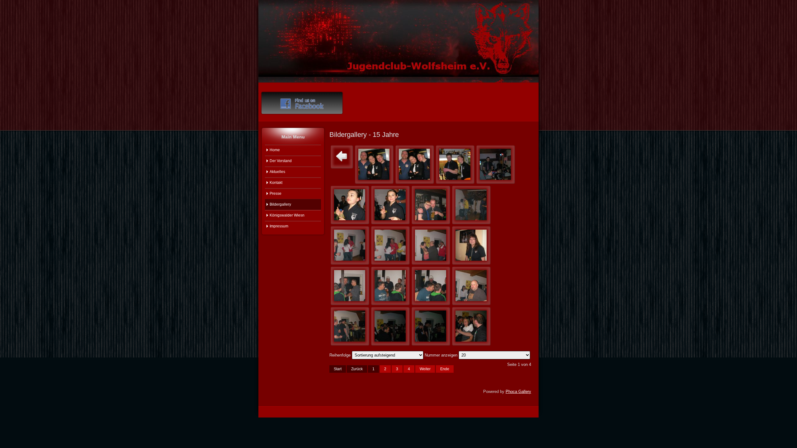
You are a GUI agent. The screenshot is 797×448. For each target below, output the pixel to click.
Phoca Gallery (518, 391)
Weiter (425, 369)
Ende (444, 369)
